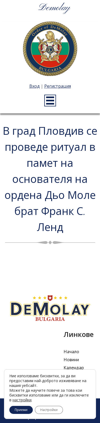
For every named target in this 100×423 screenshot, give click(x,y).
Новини (71, 359)
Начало (71, 351)
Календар (73, 367)
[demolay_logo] (50, 49)
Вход (34, 86)
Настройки (49, 409)
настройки (22, 400)
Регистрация (57, 86)
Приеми (21, 409)
